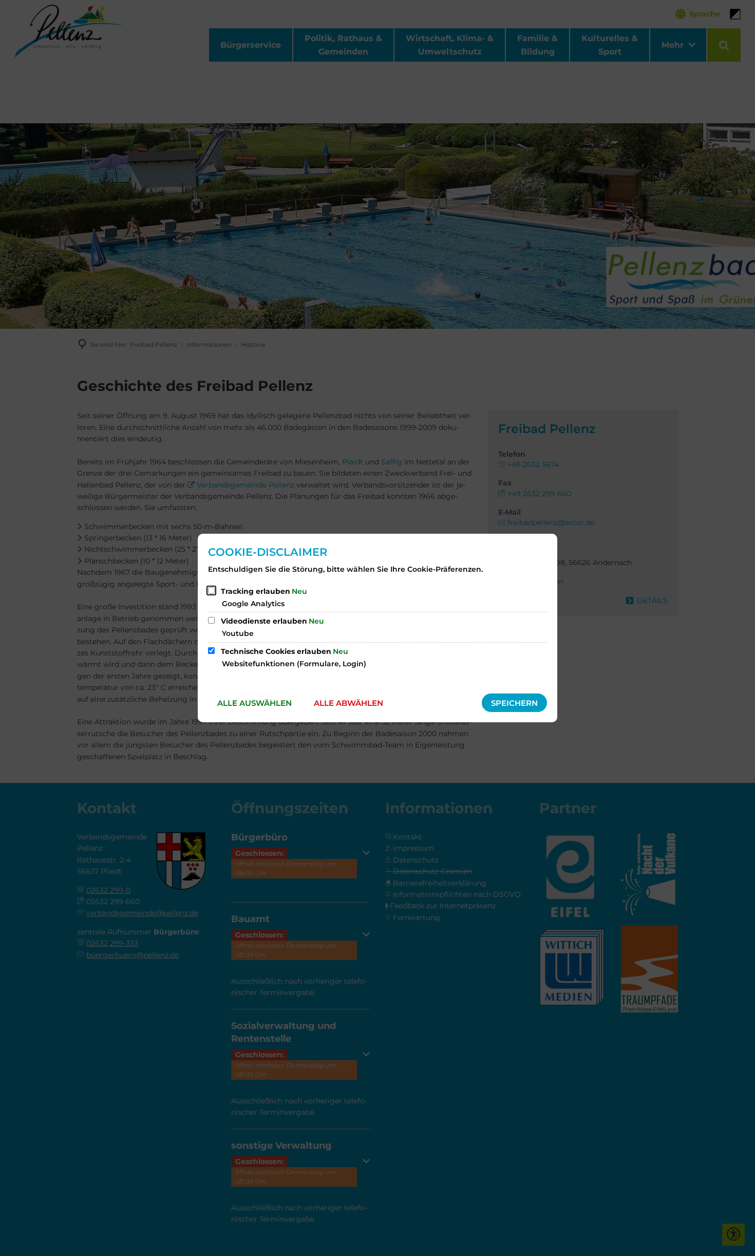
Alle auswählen (254, 703)
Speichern (514, 703)
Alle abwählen (348, 703)
